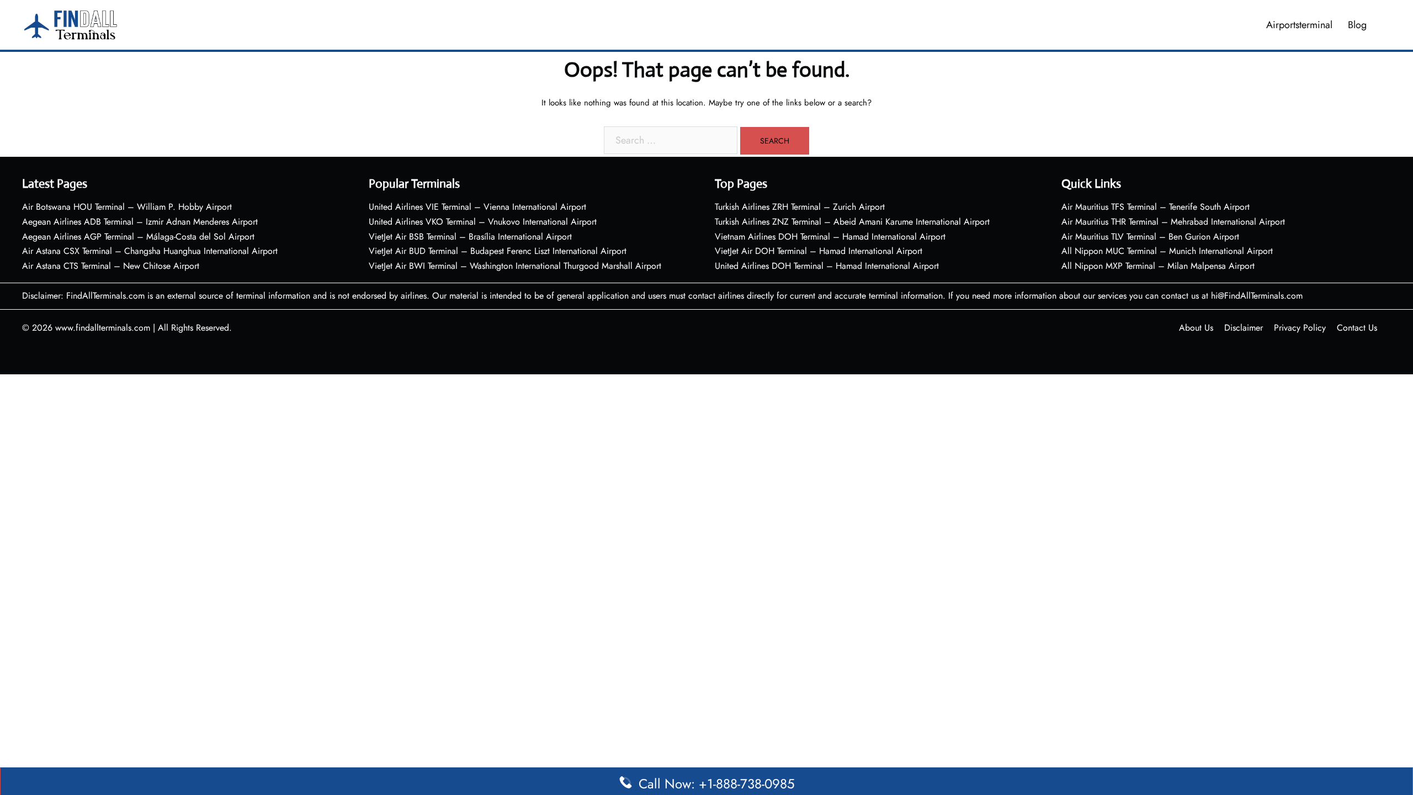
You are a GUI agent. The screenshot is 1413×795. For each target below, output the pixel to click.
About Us (1196, 327)
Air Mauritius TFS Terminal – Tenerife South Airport (1155, 206)
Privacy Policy (1300, 327)
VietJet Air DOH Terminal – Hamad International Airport (818, 251)
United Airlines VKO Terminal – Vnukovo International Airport (483, 221)
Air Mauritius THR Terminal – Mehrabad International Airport (1173, 221)
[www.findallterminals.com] (70, 24)
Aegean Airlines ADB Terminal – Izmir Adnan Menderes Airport (140, 221)
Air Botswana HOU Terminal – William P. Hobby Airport (127, 206)
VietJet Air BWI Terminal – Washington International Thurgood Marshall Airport (515, 265)
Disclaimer (1243, 327)
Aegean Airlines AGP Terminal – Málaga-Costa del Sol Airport (138, 236)
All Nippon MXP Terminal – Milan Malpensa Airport (1158, 265)
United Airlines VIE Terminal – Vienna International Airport (477, 206)
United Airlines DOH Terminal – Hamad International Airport (827, 265)
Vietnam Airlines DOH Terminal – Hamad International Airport (830, 236)
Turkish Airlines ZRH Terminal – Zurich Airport (800, 206)
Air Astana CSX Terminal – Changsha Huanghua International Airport (150, 251)
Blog (1357, 25)
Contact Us (1357, 327)
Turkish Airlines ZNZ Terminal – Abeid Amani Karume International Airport (852, 221)
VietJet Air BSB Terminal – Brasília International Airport (470, 236)
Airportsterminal (1299, 25)
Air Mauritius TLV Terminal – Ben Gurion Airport (1150, 236)
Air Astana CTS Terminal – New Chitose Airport (110, 265)
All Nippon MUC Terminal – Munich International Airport (1167, 251)
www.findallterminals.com (102, 327)
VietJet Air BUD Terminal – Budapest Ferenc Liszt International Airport (497, 251)
